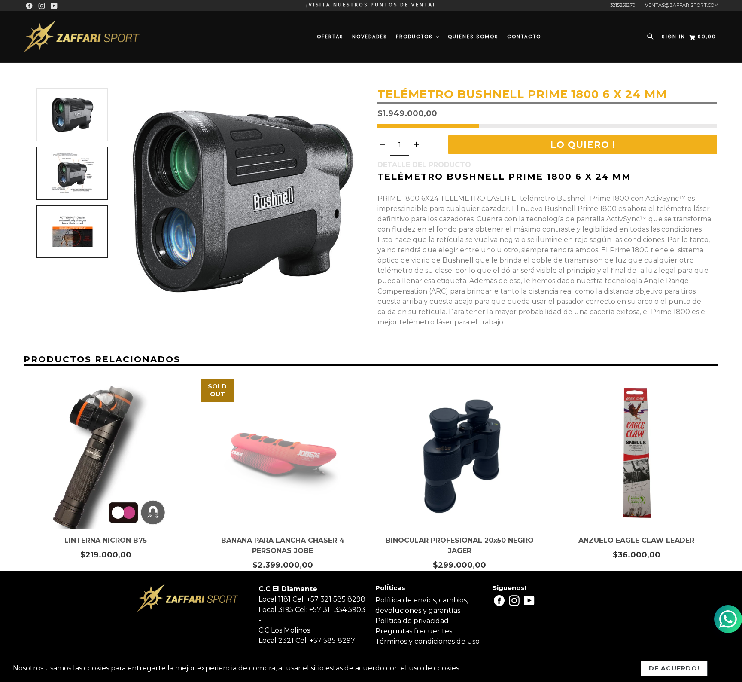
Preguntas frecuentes (413, 631)
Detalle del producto (424, 165)
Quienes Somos (473, 36)
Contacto (524, 36)
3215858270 (622, 5)
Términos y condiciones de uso (427, 641)
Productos (415, 36)
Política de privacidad (412, 621)
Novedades (369, 36)
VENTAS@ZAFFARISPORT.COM (681, 5)
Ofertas (330, 36)
